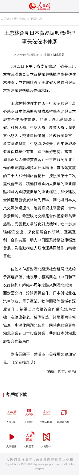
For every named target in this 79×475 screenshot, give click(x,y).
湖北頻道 (20, 19)
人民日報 (11, 421)
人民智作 (46, 446)
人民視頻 (11, 446)
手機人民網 (46, 421)
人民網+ (28, 421)
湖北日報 (59, 54)
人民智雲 (29, 446)
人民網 (5, 19)
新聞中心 (36, 19)
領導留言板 (63, 421)
